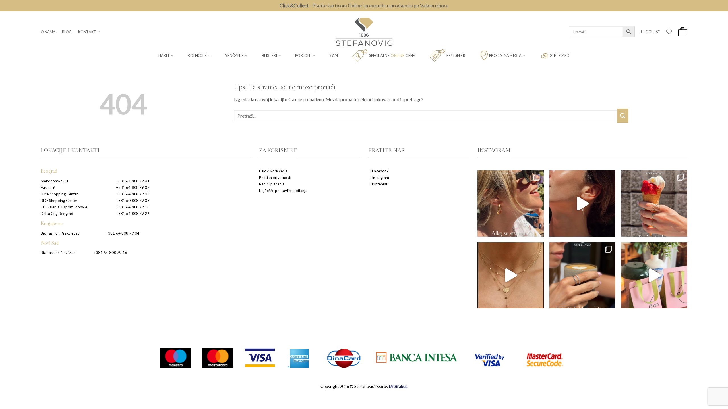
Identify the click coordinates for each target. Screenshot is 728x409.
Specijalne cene (392, 55)
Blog (67, 32)
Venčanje (234, 55)
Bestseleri (456, 55)
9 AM (333, 55)
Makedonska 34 (54, 181)
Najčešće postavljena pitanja (283, 190)
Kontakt (87, 32)
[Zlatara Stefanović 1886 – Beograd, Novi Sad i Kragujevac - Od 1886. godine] (364, 32)
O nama (48, 32)
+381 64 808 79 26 (133, 213)
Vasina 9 (48, 187)
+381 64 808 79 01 (133, 181)
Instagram (380, 177)
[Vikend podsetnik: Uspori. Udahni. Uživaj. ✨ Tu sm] (582, 275)
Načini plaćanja (271, 184)
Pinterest (379, 184)
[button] (650, 32)
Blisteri (269, 55)
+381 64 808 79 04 (122, 233)
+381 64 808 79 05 (133, 194)
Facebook (380, 171)
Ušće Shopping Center (59, 194)
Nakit (164, 55)
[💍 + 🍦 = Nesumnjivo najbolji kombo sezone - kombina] (654, 203)
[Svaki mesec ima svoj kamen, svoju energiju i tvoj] (582, 203)
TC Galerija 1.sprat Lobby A (64, 207)
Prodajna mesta (505, 55)
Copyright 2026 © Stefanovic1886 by (364, 386)
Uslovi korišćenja (273, 171)
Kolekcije (197, 55)
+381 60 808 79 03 (133, 200)
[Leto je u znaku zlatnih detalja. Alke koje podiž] (510, 203)
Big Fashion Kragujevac (60, 233)
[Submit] (622, 116)
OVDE (394, 6)
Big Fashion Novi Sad (58, 252)
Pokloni (303, 55)
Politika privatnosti (275, 177)
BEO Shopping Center (59, 200)
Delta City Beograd (57, 213)
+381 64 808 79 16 (110, 252)
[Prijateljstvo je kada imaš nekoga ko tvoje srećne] (654, 275)
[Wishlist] (669, 32)
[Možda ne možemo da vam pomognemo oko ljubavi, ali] (510, 275)
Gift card (560, 55)
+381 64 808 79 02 (133, 187)
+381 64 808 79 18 (133, 207)
